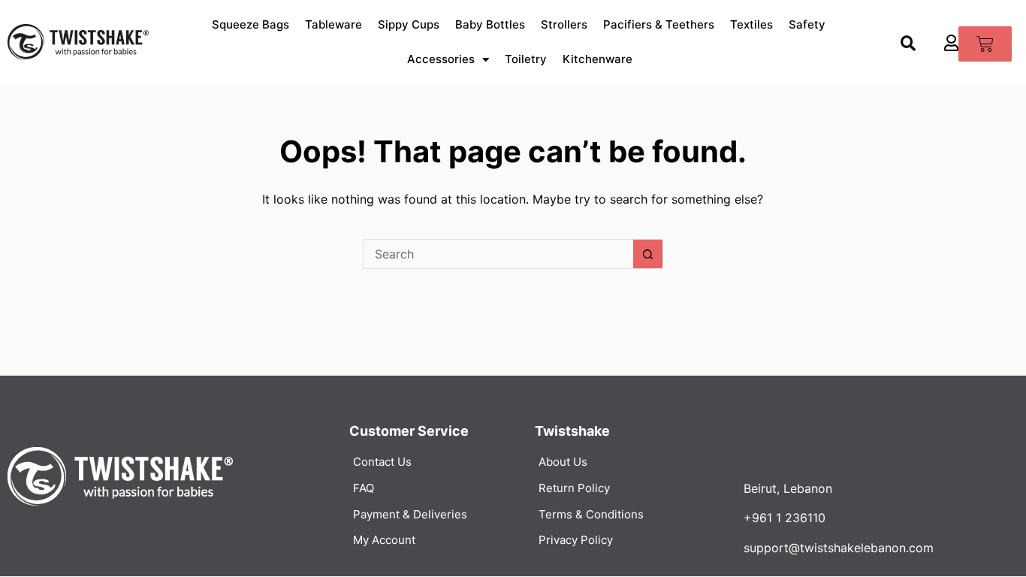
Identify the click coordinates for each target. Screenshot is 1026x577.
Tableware (333, 24)
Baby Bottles (490, 24)
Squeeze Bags (250, 24)
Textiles (751, 24)
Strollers (564, 24)
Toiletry (526, 59)
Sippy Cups (408, 24)
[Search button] (648, 254)
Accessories (441, 59)
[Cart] (985, 44)
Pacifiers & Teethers (658, 24)
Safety (807, 24)
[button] (908, 44)
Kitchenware (597, 59)
